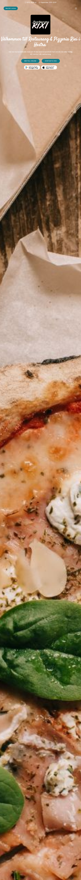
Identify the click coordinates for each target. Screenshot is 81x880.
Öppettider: (48, 2)
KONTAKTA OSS (51, 61)
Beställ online (11, 8)
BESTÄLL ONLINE (30, 61)
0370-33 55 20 (31, 2)
